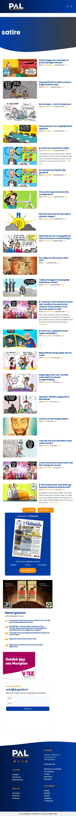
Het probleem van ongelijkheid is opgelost (55, 127)
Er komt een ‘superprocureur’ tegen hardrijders (54, 332)
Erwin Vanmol (47, 65)
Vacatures (16, 798)
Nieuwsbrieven (17, 780)
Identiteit (47, 793)
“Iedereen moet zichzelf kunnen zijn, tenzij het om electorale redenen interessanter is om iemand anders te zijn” (56, 305)
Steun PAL (16, 796)
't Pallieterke (48, 801)
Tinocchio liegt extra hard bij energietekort (53, 193)
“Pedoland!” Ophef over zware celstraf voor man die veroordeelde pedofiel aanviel (29, 621)
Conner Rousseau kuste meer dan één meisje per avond (56, 463)
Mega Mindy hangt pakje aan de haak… (55, 354)
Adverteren (16, 793)
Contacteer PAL (49, 764)
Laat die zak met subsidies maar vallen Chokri (55, 442)
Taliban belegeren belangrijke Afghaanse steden (54, 281)
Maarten (46, 87)
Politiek (46, 791)
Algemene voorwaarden (52, 769)
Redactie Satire (48, 150)
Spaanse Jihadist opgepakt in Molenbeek (54, 398)
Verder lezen (43, 324)
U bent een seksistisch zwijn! (54, 148)
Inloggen (15, 774)
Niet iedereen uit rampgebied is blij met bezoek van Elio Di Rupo (55, 237)
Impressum (48, 777)
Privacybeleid (49, 772)
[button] (71, 6)
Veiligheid (47, 798)
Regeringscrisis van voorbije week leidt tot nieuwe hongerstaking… (53, 377)
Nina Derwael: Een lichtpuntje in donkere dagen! (55, 215)
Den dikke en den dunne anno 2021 (53, 259)
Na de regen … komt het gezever (55, 104)
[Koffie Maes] (27, 607)
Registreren (16, 777)
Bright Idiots (53, 814)
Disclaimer (48, 779)
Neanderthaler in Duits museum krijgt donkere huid (55, 83)
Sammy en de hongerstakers (53, 418)
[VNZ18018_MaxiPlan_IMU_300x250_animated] (19, 678)
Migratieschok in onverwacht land (22, 639)
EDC (44, 263)
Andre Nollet (47, 106)
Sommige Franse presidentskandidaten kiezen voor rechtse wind (29, 634)
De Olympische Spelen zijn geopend (52, 171)
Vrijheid (46, 796)
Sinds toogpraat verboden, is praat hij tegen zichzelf (54, 61)
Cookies (47, 774)
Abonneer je (28, 570)
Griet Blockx (47, 219)
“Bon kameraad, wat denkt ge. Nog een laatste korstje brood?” (55, 485)
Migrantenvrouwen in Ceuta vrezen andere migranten (26, 646)
